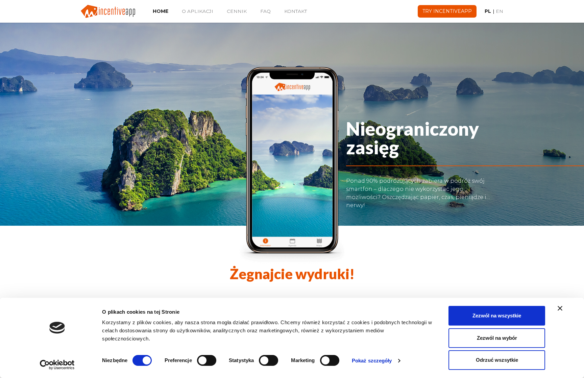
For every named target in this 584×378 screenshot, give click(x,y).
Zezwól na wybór (497, 338)
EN (499, 11)
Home (164, 11)
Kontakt (295, 11)
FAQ (265, 11)
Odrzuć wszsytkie (497, 360)
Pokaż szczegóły (372, 360)
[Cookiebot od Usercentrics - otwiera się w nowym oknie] (57, 365)
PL (488, 11)
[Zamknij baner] (560, 308)
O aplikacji (197, 11)
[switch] (206, 360)
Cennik (237, 11)
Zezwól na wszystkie (496, 315)
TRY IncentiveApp (447, 11)
